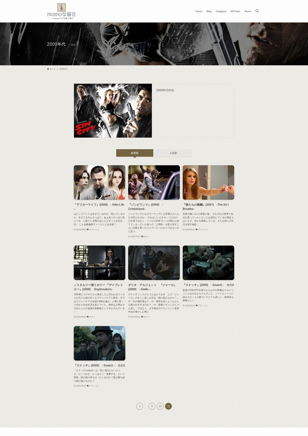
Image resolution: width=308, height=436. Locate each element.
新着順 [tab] (134, 153)
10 (160, 406)
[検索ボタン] (257, 11)
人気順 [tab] (173, 153)
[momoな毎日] (62, 11)
